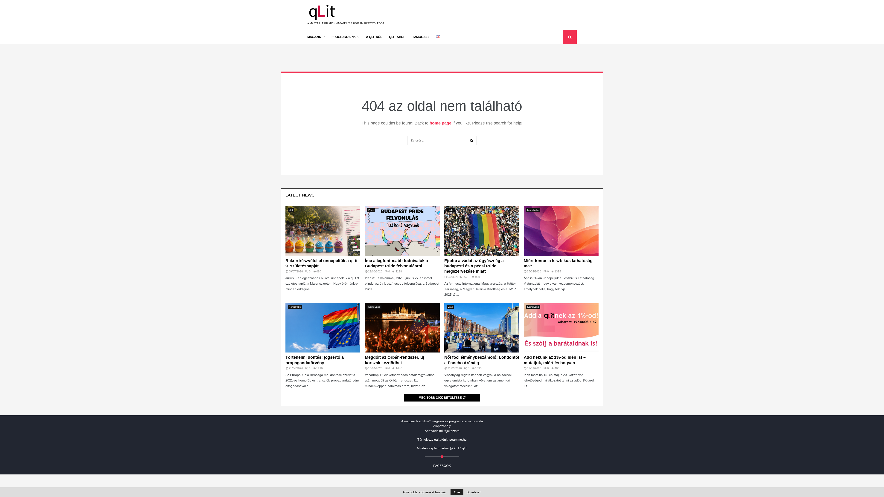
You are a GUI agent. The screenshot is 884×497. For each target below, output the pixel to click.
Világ (450, 307)
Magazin (314, 37)
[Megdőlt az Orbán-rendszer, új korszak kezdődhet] (402, 328)
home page (440, 123)
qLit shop (397, 37)
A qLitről (374, 37)
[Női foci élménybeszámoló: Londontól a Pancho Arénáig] (481, 328)
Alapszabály (442, 426)
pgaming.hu (458, 439)
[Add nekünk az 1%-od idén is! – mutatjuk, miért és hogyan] (561, 328)
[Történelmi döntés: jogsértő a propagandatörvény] (322, 328)
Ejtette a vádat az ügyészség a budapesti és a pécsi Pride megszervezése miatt (474, 266)
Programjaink (344, 37)
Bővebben (474, 492)
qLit (291, 210)
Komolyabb (533, 210)
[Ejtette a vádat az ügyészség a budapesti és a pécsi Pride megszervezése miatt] (481, 231)
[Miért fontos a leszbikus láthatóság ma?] (561, 231)
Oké (457, 492)
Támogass (421, 37)
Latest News (299, 195)
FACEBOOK (442, 466)
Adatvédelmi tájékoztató (442, 431)
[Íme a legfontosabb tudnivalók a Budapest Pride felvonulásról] (402, 231)
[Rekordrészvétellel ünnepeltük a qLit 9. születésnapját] (322, 231)
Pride (371, 210)
